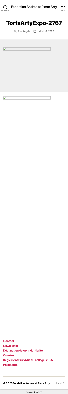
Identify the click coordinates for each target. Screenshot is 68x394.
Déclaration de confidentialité (23, 350)
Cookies (8, 355)
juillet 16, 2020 (46, 31)
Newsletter (10, 345)
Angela (26, 31)
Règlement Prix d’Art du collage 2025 (28, 360)
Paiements (10, 364)
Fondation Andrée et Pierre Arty (34, 6)
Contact (8, 341)
